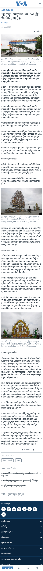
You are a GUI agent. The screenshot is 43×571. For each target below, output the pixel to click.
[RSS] (29, 509)
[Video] (18, 568)
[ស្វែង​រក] (37, 568)
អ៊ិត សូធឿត (4, 23)
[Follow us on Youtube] (14, 509)
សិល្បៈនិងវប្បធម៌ (7, 10)
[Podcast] (35, 509)
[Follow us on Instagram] (19, 509)
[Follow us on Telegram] (24, 509)
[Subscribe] (3, 514)
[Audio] (28, 568)
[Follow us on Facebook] (3, 509)
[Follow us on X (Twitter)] (9, 509)
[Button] (37, 31)
